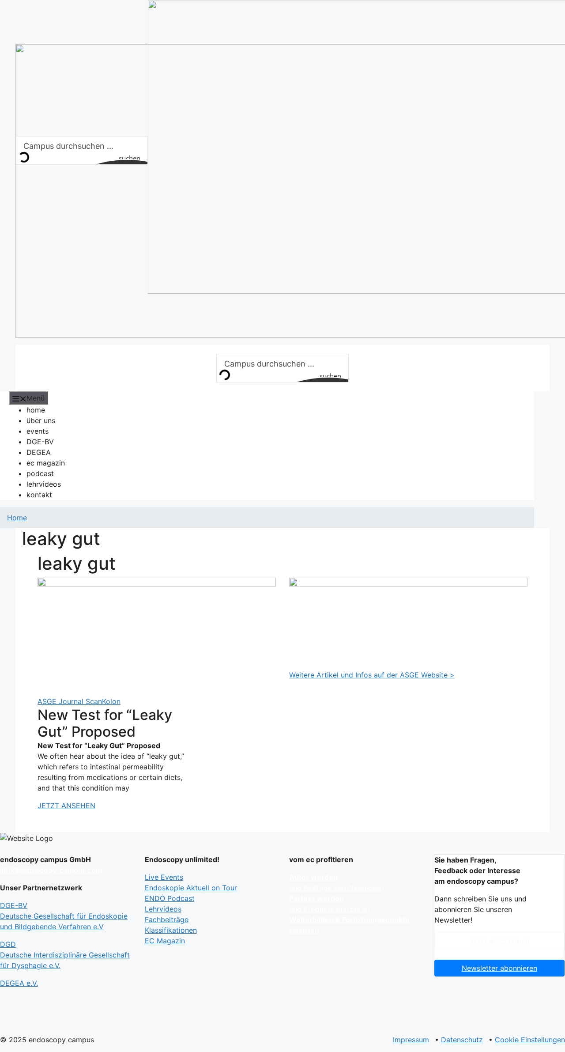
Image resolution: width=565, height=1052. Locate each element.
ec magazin (45, 462)
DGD (65, 955)
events (37, 431)
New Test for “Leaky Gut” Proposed (105, 723)
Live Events (164, 877)
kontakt (39, 494)
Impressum (411, 1039)
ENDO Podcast (170, 898)
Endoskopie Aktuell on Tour (191, 887)
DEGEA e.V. (19, 983)
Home (17, 517)
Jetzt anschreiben (499, 940)
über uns (40, 420)
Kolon (111, 701)
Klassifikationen (171, 930)
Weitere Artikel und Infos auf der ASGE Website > (372, 674)
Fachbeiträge (166, 919)
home (35, 409)
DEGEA (38, 452)
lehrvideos (43, 484)
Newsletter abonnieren (499, 968)
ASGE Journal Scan (70, 701)
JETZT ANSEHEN (66, 805)
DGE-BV (40, 441)
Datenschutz (462, 1039)
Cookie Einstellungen (530, 1039)
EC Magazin (165, 940)
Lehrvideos (163, 908)
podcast (40, 473)
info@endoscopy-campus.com (51, 870)
